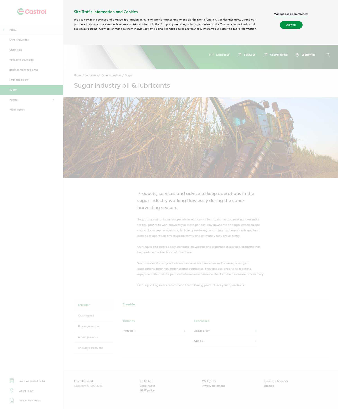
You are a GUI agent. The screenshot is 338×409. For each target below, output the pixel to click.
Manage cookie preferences (291, 14)
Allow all (291, 24)
